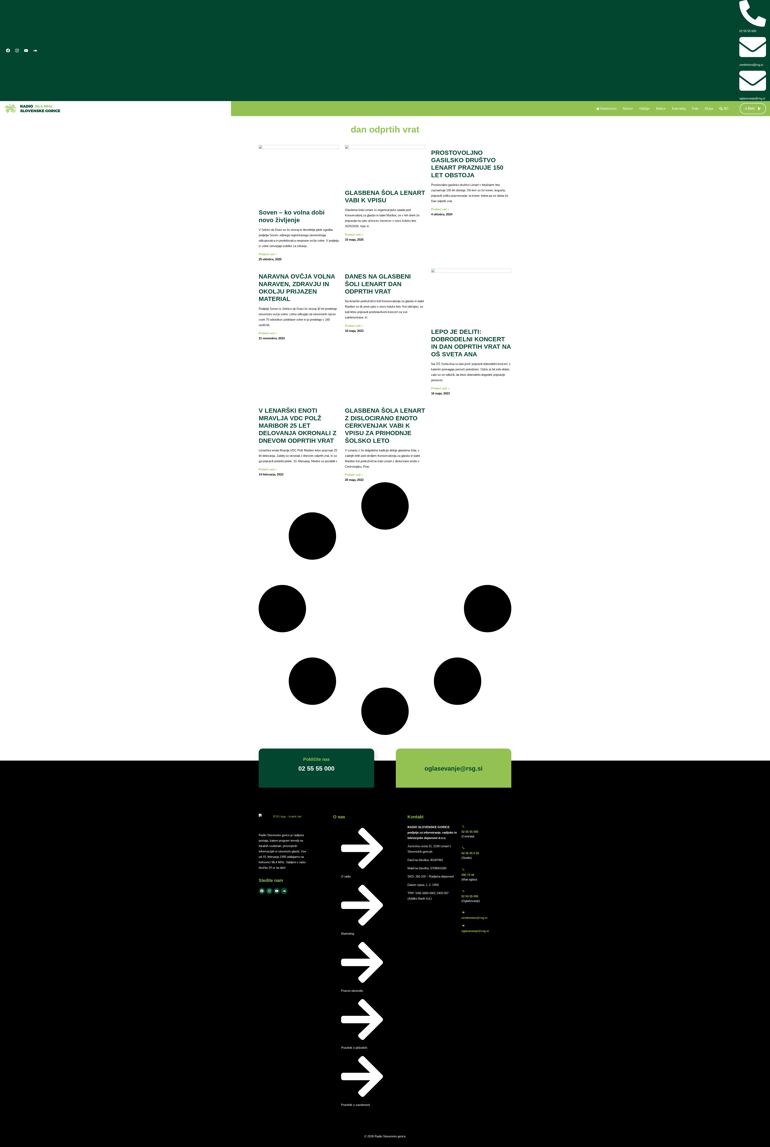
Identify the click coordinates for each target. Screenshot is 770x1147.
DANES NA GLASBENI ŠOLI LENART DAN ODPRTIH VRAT (378, 284)
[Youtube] (26, 51)
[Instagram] (17, 51)
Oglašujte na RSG (443, 759)
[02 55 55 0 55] (463, 848)
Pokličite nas (316, 759)
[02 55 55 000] (463, 826)
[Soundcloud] (35, 51)
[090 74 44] (463, 869)
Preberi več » (268, 254)
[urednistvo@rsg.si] (463, 912)
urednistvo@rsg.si (474, 917)
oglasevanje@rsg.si (475, 931)
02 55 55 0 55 (470, 853)
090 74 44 (467, 874)
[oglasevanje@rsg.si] (463, 926)
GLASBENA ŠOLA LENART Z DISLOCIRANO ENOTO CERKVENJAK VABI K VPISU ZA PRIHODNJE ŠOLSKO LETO (385, 425)
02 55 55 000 (469, 831)
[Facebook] (8, 51)
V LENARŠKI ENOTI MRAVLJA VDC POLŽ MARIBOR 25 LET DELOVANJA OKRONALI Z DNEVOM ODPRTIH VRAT (297, 425)
